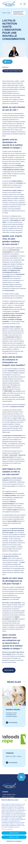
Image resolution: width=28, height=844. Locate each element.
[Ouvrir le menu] (24, 4)
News (8, 12)
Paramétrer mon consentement (14, 841)
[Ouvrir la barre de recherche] (21, 4)
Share (8, 61)
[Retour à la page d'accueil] (9, 4)
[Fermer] (25, 800)
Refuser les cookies (14, 837)
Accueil (4, 12)
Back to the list (9, 670)
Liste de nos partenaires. (7, 829)
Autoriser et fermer (14, 833)
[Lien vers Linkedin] (21, 777)
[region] (14, 821)
